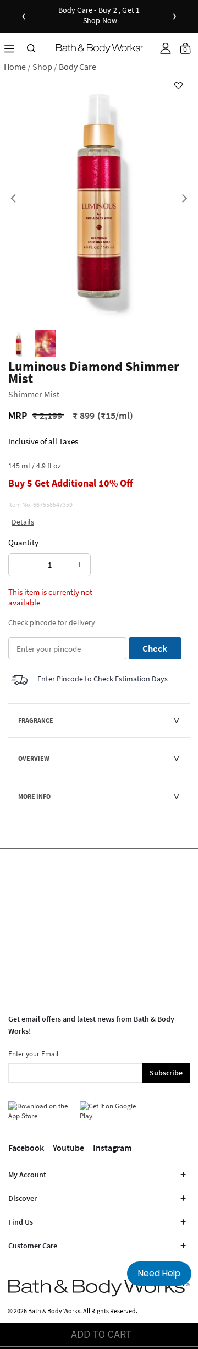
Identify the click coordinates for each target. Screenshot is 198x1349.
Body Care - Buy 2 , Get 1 (99, 15)
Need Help (159, 1273)
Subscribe (166, 1073)
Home (15, 66)
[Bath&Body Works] (99, 48)
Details (23, 522)
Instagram (112, 1147)
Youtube (68, 1147)
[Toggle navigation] (9, 48)
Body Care (77, 66)
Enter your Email (33, 1053)
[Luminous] (18, 344)
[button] (165, 48)
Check (154, 648)
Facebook (26, 1147)
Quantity (23, 542)
